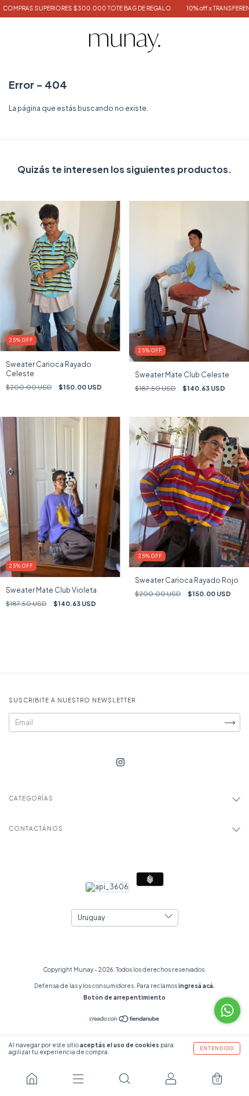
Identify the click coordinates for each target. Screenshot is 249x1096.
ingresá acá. (196, 985)
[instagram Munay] (120, 762)
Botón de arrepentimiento (124, 997)
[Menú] (78, 1078)
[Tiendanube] (125, 1020)
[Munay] (32, 1078)
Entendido (217, 1048)
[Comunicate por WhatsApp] (227, 1010)
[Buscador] (124, 1078)
